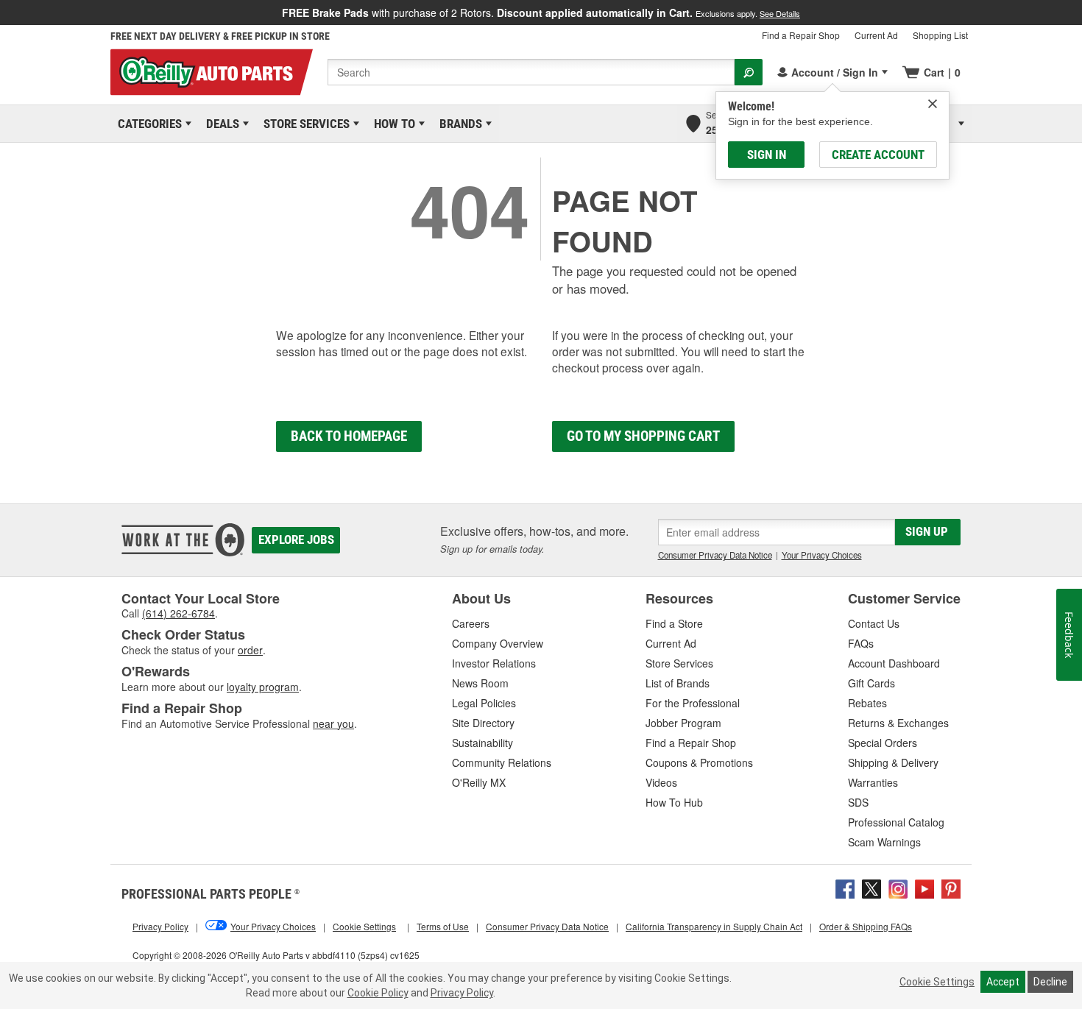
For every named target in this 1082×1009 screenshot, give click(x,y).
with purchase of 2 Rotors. (541, 12)
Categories (147, 123)
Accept (1002, 982)
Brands (458, 123)
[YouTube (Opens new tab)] (924, 887)
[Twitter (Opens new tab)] (871, 887)
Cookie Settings (937, 982)
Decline (1050, 982)
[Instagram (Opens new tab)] (898, 887)
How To (392, 123)
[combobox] (531, 72)
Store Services (304, 123)
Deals (220, 123)
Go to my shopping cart (643, 436)
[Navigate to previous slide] (4, 12)
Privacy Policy (462, 993)
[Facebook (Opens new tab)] (845, 887)
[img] (932, 103)
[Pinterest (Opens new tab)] (951, 887)
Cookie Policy (378, 993)
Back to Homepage (349, 436)
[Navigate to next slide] (1077, 12)
